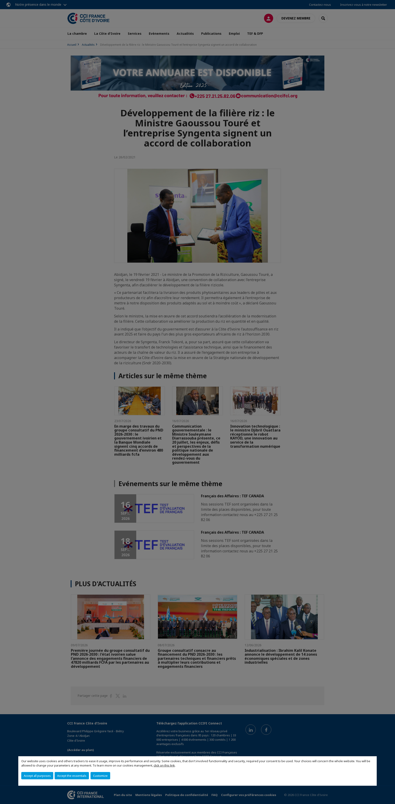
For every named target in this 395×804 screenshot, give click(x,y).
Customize (100, 776)
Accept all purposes (37, 776)
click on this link (164, 765)
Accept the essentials (71, 776)
